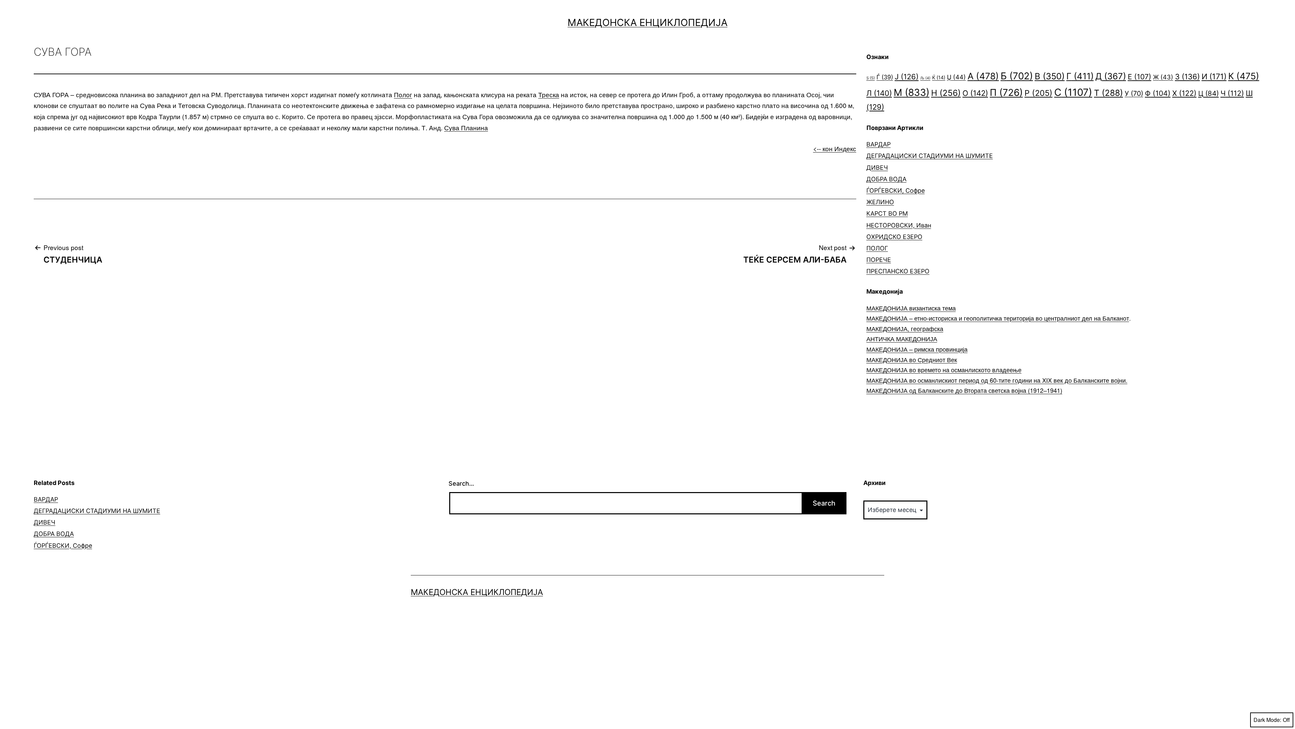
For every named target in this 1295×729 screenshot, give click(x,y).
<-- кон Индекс (834, 148)
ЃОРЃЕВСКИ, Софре (895, 190)
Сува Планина (466, 127)
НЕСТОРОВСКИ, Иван (898, 225)
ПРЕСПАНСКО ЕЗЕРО (897, 271)
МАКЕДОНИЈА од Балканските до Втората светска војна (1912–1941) (964, 390)
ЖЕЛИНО (880, 202)
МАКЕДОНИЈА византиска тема (911, 307)
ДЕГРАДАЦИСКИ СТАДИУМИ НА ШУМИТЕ (929, 155)
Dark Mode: (1267, 720)
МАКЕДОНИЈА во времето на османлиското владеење (943, 369)
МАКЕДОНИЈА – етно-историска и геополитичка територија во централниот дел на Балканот (997, 318)
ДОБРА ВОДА (886, 179)
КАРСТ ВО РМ (887, 213)
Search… (461, 483)
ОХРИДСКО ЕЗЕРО (894, 236)
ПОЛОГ (877, 248)
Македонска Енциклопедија (647, 22)
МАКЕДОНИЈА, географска (904, 328)
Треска (548, 94)
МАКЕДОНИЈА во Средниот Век (911, 359)
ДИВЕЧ (877, 167)
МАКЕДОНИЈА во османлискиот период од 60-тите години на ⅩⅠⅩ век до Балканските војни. (996, 380)
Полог (403, 94)
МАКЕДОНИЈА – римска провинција (917, 349)
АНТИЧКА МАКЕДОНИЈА (901, 338)
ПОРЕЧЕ (878, 259)
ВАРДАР (878, 144)
